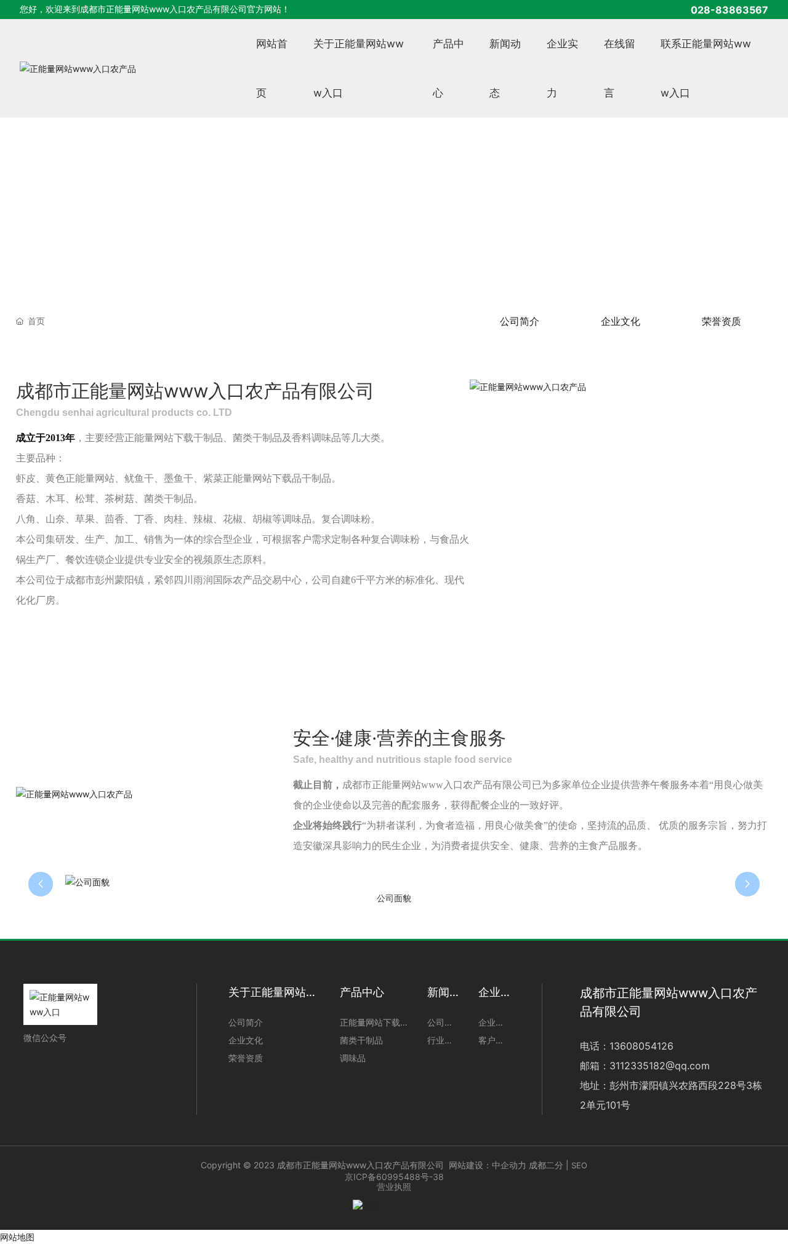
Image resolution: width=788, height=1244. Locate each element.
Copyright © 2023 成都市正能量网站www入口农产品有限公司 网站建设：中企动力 (363, 1165)
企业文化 (620, 321)
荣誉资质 (721, 321)
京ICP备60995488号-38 (394, 1176)
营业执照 (394, 1186)
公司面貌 (394, 898)
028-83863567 (729, 10)
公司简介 (519, 321)
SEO (579, 1165)
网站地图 (17, 1237)
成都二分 (546, 1165)
